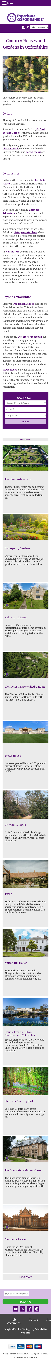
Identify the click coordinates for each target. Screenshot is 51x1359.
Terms (33, 1319)
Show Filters (25, 439)
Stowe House (10, 369)
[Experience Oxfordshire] (25, 18)
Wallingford (12, 251)
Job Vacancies (14, 1321)
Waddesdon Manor (23, 304)
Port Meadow (33, 152)
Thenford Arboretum (30, 336)
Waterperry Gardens (25, 232)
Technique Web (31, 1357)
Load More (25, 1277)
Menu (10, 3)
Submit (25, 421)
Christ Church (11, 148)
